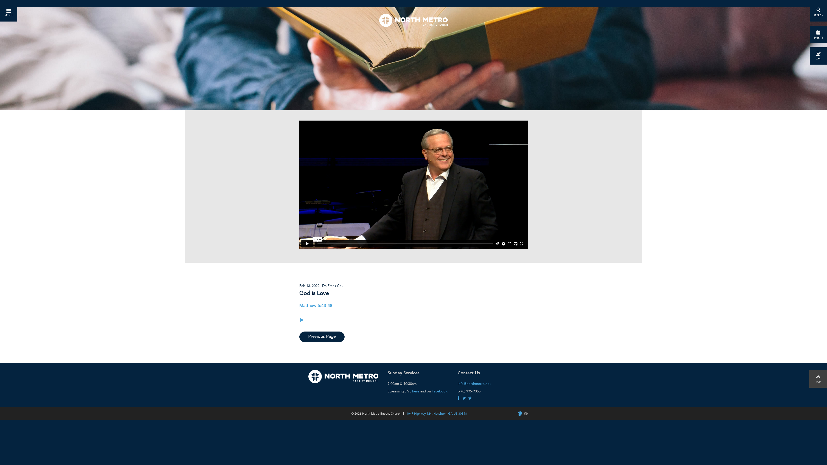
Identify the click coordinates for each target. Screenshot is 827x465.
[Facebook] (458, 398)
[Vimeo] (469, 398)
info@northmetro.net (474, 384)
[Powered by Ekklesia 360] (520, 413)
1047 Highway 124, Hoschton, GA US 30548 (436, 413)
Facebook (439, 391)
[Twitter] (464, 398)
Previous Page (322, 337)
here (415, 391)
